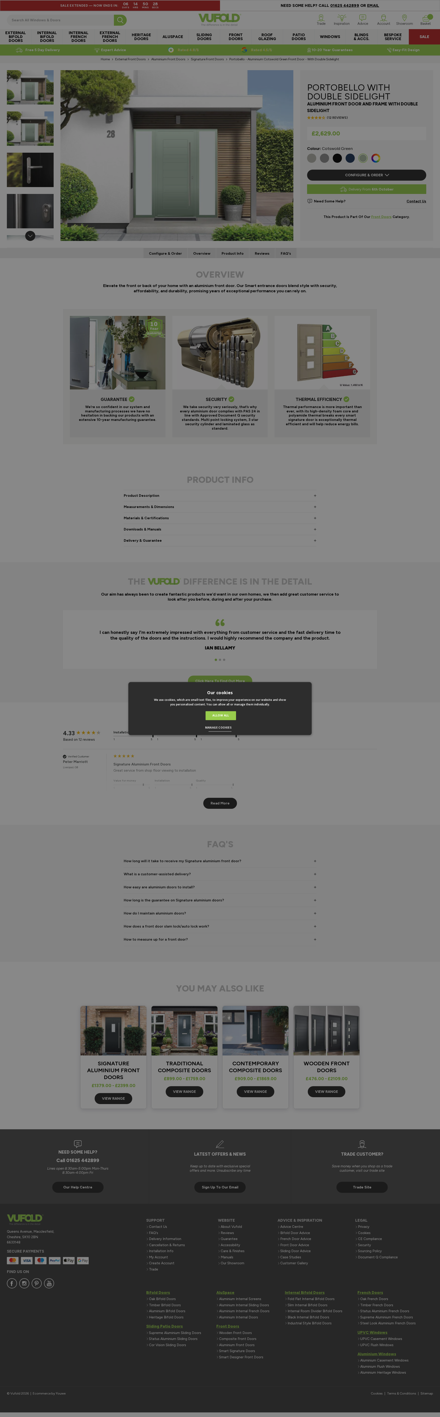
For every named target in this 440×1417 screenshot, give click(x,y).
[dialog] (220, 708)
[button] (220, 728)
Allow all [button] (220, 716)
